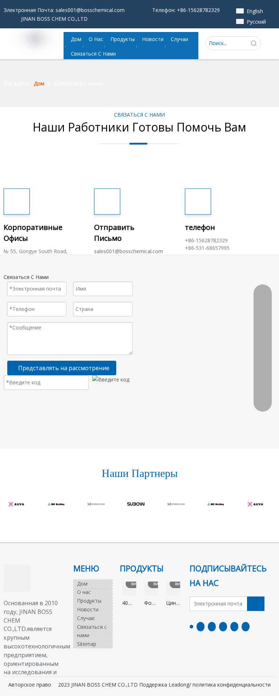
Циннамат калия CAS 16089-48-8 (173, 603)
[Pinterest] (246, 626)
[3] (17, 578)
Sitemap (86, 643)
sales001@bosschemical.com (90, 10)
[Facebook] (191, 626)
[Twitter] (212, 626)
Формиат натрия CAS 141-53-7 (151, 603)
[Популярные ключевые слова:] (253, 43)
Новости (87, 609)
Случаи (85, 618)
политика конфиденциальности (232, 684)
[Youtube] (223, 626)
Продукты (89, 600)
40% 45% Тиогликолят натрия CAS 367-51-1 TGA (129, 603)
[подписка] (255, 603)
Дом (82, 583)
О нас (84, 591)
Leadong (179, 684)
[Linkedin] (201, 626)
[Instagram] (234, 626)
